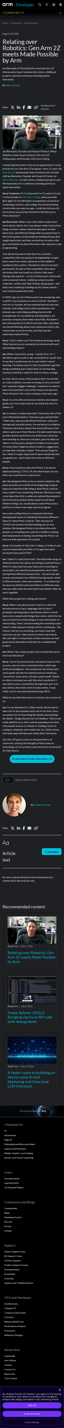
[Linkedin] (18, 107)
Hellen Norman (12, 85)
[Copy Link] (36, 107)
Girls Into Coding (31, 197)
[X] (12, 107)
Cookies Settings (32, 1422)
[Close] (59, 1390)
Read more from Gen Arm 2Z (32, 758)
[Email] (29, 107)
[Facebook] (24, 107)
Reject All (32, 1405)
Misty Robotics (10, 179)
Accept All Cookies (32, 1414)
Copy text (51, 851)
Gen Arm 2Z (8, 172)
